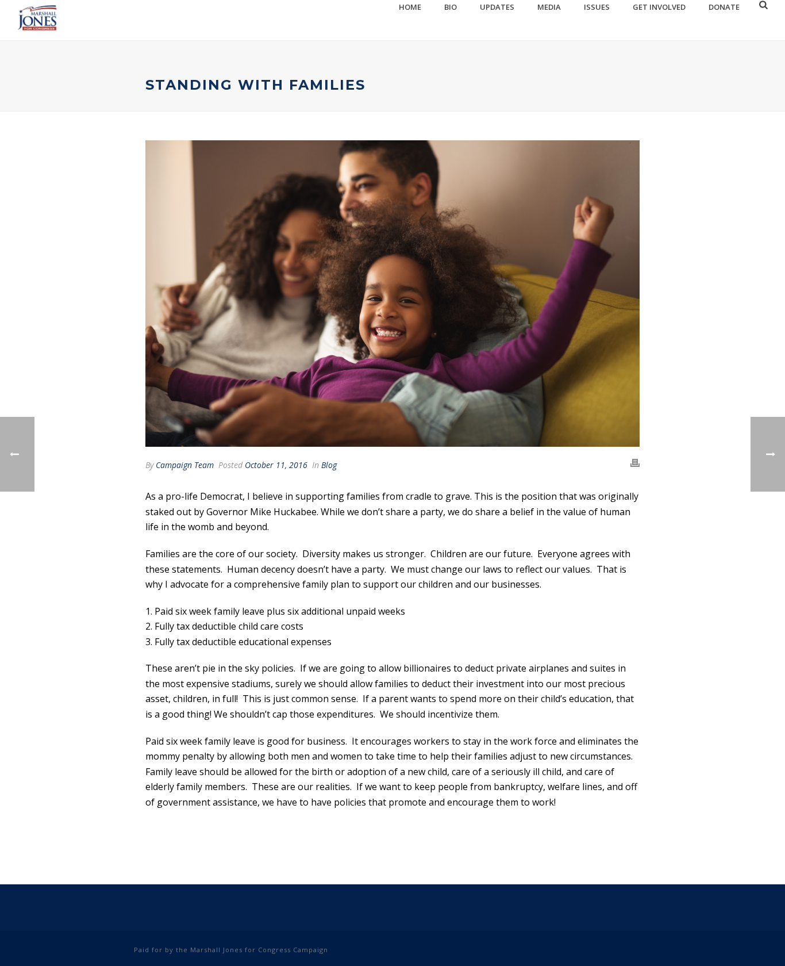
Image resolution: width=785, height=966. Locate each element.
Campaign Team (185, 464)
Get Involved (659, 7)
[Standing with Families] (392, 293)
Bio (450, 7)
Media (549, 7)
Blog (329, 464)
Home (410, 7)
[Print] (635, 462)
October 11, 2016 (276, 464)
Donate (724, 7)
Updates (497, 7)
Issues (597, 7)
